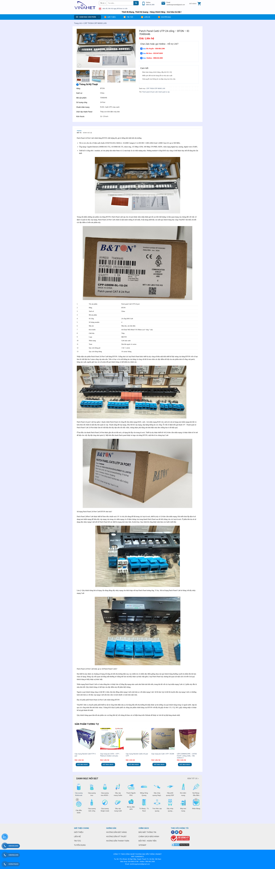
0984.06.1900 (150, 4)
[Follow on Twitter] (176, 832)
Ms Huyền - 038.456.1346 (155, 48)
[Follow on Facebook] (173, 832)
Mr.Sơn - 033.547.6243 (154, 53)
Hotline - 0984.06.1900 (155, 58)
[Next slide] (196, 799)
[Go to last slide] (77, 799)
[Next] (132, 48)
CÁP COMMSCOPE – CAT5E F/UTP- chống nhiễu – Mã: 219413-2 (187, 756)
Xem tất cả (192, 778)
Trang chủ (78, 23)
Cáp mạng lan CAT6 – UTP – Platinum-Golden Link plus (110, 755)
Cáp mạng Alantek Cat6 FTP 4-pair (85, 755)
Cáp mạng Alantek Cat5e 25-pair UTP (137, 755)
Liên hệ (147, 17)
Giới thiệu (111, 17)
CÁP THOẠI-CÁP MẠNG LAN (95, 23)
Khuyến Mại (166, 17)
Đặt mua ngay (82, 764)
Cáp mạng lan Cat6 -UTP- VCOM (162, 754)
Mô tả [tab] (79, 132)
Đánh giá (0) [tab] (87, 132)
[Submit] (136, 3)
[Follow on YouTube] (180, 832)
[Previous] (80, 48)
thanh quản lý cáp (164, 92)
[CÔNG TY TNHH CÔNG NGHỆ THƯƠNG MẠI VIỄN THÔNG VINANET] (85, 5)
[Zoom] (79, 66)
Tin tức (130, 17)
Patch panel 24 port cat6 (150, 92)
